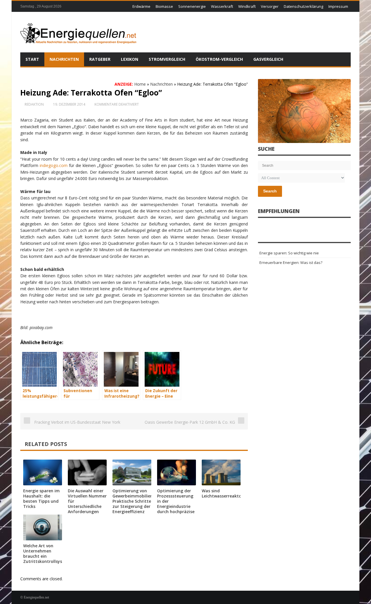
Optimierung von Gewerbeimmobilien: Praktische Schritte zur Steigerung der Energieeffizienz (133, 501)
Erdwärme (141, 6)
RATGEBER (99, 59)
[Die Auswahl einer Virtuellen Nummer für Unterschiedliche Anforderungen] (87, 472)
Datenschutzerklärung (303, 6)
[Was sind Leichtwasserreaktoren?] (221, 472)
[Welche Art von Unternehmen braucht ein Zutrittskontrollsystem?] (42, 527)
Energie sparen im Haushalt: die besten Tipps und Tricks (41, 498)
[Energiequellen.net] (78, 32)
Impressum (338, 6)
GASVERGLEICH (268, 59)
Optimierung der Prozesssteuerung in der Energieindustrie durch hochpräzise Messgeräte (175, 503)
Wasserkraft (222, 6)
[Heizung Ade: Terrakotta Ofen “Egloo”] (304, 111)
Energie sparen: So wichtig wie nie (289, 253)
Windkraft (247, 6)
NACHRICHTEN (64, 59)
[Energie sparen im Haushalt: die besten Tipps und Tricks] (42, 472)
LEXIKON (129, 59)
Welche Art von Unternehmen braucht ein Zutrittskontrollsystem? (47, 553)
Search (270, 191)
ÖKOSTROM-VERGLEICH (219, 59)
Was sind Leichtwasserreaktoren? (226, 493)
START (32, 59)
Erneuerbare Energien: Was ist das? (290, 262)
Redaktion (34, 104)
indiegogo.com (54, 165)
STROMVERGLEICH (167, 59)
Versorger (270, 6)
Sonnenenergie (192, 6)
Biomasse (164, 6)
